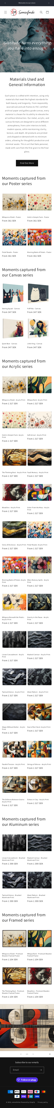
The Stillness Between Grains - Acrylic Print (13, 800)
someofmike (16, 1102)
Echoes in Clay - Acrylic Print (38, 799)
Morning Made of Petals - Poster (39, 252)
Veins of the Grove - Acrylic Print (14, 545)
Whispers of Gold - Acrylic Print (13, 400)
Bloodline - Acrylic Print (11, 507)
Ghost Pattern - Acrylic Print (37, 692)
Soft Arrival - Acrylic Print (36, 435)
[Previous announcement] (5, 3)
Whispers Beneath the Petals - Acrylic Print (13, 618)
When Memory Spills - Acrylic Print (38, 581)
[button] (5, 12)
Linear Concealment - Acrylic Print (13, 655)
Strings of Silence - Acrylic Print (39, 764)
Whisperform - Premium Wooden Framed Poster (39, 955)
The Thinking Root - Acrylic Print (14, 472)
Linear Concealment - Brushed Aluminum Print (13, 859)
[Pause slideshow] (51, 1054)
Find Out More (27, 163)
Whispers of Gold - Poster (11, 217)
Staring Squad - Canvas (11, 308)
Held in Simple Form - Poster (38, 217)
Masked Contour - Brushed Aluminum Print (37, 859)
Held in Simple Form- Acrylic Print (13, 436)
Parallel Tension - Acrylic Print (13, 764)
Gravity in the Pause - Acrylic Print (38, 618)
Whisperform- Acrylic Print (37, 400)
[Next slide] (33, 1054)
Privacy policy (43, 1102)
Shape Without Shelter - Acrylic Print (13, 728)
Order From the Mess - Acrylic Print (38, 508)
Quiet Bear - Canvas (9, 344)
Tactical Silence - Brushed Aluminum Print (11, 896)
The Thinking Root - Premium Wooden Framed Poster (13, 992)
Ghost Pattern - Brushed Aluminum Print (36, 896)
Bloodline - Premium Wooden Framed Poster (38, 992)
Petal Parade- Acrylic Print (37, 545)
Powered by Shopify (28, 1102)
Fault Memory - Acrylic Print (37, 472)
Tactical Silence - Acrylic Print (13, 692)
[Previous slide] (21, 1054)
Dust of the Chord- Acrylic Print (38, 727)
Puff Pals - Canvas (34, 308)
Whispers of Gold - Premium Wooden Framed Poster (12, 955)
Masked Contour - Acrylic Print (38, 654)
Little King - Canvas (34, 344)
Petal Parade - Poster (10, 252)
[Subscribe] (41, 1070)
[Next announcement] (49, 3)
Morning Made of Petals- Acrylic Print (14, 581)
